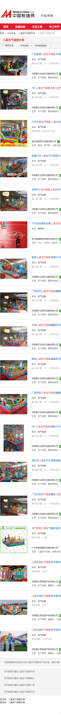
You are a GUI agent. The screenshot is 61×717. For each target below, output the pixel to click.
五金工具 (37, 26)
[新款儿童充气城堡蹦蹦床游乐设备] (13, 370)
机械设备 (20, 26)
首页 (5, 26)
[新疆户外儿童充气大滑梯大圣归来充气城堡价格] (13, 166)
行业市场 (47, 16)
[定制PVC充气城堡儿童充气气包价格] (13, 200)
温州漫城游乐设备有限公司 (44, 141)
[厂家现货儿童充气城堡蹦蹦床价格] (13, 302)
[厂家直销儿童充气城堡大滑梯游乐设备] (13, 65)
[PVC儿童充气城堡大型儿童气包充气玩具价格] (13, 99)
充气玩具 (42, 59)
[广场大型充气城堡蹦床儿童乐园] (13, 505)
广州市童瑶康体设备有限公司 (45, 547)
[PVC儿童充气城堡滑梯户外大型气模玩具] (14, 437)
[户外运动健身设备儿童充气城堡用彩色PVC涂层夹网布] (13, 234)
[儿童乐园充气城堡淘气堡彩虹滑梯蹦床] (13, 573)
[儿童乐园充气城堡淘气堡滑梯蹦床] (13, 607)
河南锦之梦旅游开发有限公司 (45, 581)
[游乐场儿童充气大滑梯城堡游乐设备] (13, 471)
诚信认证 (9, 45)
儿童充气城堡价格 (17, 699)
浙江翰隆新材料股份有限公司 (45, 239)
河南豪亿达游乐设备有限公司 (45, 73)
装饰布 (41, 228)
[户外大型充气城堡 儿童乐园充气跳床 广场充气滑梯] (13, 133)
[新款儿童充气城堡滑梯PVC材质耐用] (13, 268)
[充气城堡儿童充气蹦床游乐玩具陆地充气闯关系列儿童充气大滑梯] (13, 539)
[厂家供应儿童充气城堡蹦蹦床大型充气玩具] (13, 403)
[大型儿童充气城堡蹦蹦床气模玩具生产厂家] (13, 336)
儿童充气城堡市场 (27, 33)
